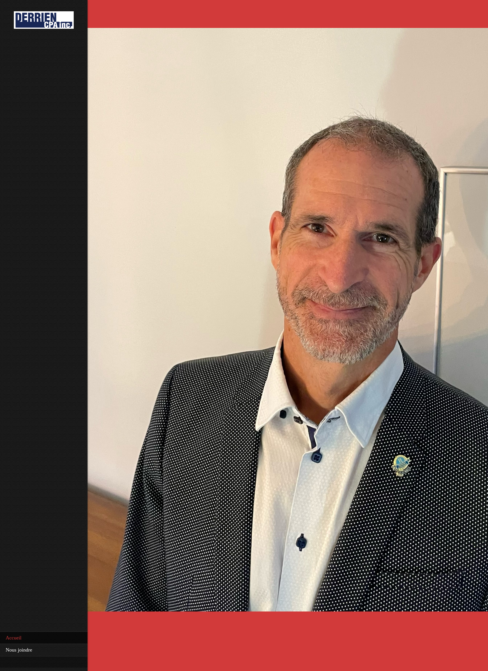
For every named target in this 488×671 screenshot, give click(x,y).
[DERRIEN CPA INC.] (44, 21)
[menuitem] (44, 638)
